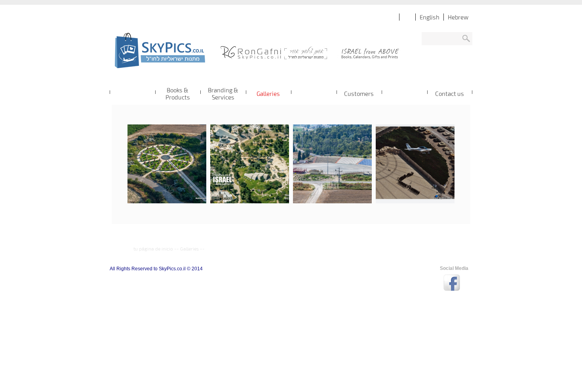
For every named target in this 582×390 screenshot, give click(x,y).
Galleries (189, 248)
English (429, 17)
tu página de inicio (153, 248)
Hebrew (458, 17)
